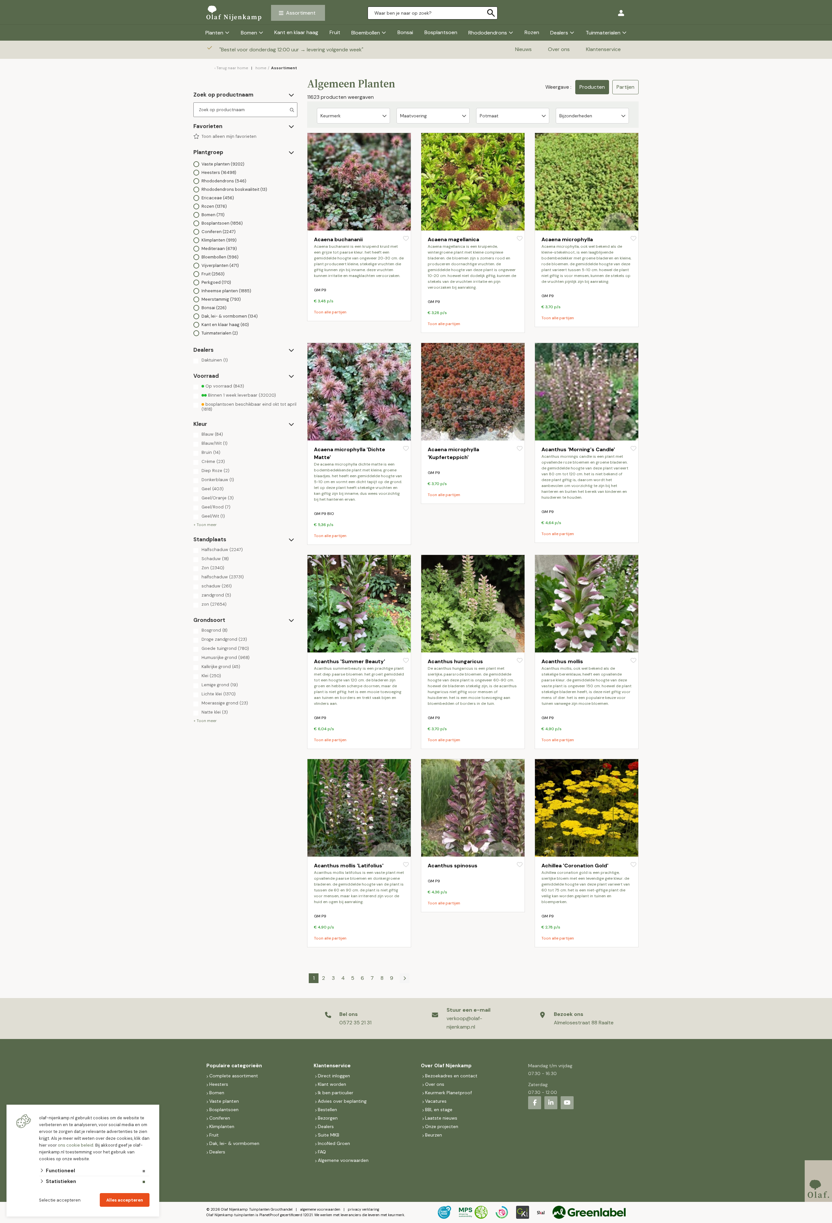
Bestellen (327, 1109)
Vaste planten (224, 1101)
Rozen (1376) (214, 206)
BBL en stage (438, 1109)
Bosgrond (215, 630)
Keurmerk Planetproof (448, 1093)
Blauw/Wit (215, 443)
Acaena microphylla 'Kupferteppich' (453, 453)
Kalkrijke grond (221, 666)
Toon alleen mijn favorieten (229, 136)
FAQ (322, 1152)
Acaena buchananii (338, 239)
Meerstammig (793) (221, 299)
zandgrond (216, 595)
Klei (211, 675)
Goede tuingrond (225, 648)
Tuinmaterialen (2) (220, 333)
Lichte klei (219, 694)
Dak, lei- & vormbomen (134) (230, 316)
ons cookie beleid (75, 1145)
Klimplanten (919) (219, 240)
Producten (592, 87)
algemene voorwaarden (320, 1209)
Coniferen (219, 1118)
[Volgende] (405, 978)
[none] (491, 13)
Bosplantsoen (440, 32)
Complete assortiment (234, 1076)
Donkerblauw (218, 479)
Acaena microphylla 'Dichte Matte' (349, 453)
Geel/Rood (216, 507)
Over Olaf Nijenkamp (446, 1065)
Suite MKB (328, 1135)
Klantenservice (603, 49)
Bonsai (405, 32)
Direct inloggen (334, 1076)
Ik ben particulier (335, 1093)
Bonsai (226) (214, 307)
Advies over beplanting (342, 1101)
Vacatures (436, 1101)
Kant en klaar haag (296, 32)
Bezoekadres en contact (451, 1076)
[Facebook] (534, 1102)
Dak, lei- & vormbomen (234, 1143)
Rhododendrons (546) (224, 181)
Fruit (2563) (213, 274)
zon (214, 604)
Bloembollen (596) (220, 257)
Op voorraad (224, 386)
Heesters (218, 1084)
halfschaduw (223, 577)
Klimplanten (221, 1126)
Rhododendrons (487, 32)
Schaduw (215, 558)
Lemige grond (220, 685)
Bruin (211, 452)
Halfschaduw (222, 549)
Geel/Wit (213, 516)
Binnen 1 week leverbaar (241, 395)
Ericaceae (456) (218, 198)
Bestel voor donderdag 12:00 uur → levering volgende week (292, 49)
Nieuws (523, 49)
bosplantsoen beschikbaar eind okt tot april (249, 407)
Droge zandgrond (224, 639)
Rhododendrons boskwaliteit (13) (234, 189)
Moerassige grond (225, 703)
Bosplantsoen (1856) (222, 223)
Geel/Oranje (218, 498)
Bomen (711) (213, 214)
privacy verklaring (363, 1209)
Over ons (559, 49)
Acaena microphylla (567, 239)
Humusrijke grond (226, 657)
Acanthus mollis (562, 661)
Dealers (559, 32)
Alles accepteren (124, 1200)
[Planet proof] (444, 1212)
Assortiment (301, 12)
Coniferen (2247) (219, 231)
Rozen (532, 32)
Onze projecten (441, 1126)
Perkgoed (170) (216, 282)
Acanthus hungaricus (455, 661)
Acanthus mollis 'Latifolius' (349, 865)
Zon (213, 568)
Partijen (625, 87)
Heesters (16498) (219, 172)
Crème (213, 461)
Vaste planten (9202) (223, 164)
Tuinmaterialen (603, 32)
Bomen (249, 32)
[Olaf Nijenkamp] (233, 13)
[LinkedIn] (550, 1102)
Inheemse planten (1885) (226, 291)
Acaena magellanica (453, 239)
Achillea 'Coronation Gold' (574, 865)
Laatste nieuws (441, 1118)
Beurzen (433, 1135)
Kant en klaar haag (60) (225, 324)
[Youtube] (567, 1102)
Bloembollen (365, 32)
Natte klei (215, 712)
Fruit (335, 32)
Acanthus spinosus (452, 865)
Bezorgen (328, 1118)
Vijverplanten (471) (220, 265)
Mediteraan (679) (219, 248)
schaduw (217, 586)
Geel (213, 489)
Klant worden (332, 1084)
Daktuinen (215, 360)
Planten (214, 32)
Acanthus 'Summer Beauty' (349, 661)
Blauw (212, 434)
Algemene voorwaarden (343, 1160)
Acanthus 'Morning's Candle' (578, 449)
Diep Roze (215, 470)
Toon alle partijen (330, 312)
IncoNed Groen (334, 1143)
